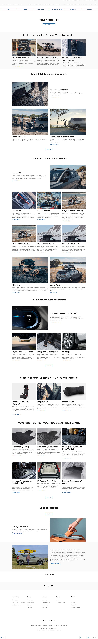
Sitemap (45, 625)
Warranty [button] (89, 9)
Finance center (45, 600)
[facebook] (52, 586)
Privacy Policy (34, 625)
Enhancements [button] (41, 9)
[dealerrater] (48, 586)
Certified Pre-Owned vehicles (18, 602)
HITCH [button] (9, 9)
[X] (45, 586)
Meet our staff (74, 605)
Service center (30, 600)
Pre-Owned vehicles (16, 605)
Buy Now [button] (49, 149)
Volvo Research (55, 4)
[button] (95, 4)
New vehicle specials (60, 602)
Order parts (29, 607)
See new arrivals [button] (18, 533)
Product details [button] (55, 97)
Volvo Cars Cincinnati (53, 628)
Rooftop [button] (25, 9)
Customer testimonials (75, 607)
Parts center (29, 605)
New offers (58, 600)
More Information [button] (16, 66)
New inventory (15, 600)
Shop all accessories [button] (49, 24)
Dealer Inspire (58, 630)
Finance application (46, 602)
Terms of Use (50, 625)
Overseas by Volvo (58, 625)
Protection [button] (73, 9)
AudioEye (65, 625)
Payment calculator (46, 605)
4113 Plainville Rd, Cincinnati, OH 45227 (79, 0)
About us (73, 600)
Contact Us (40, 625)
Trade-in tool (44, 607)
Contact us (73, 602)
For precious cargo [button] (57, 9)
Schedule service (30, 602)
